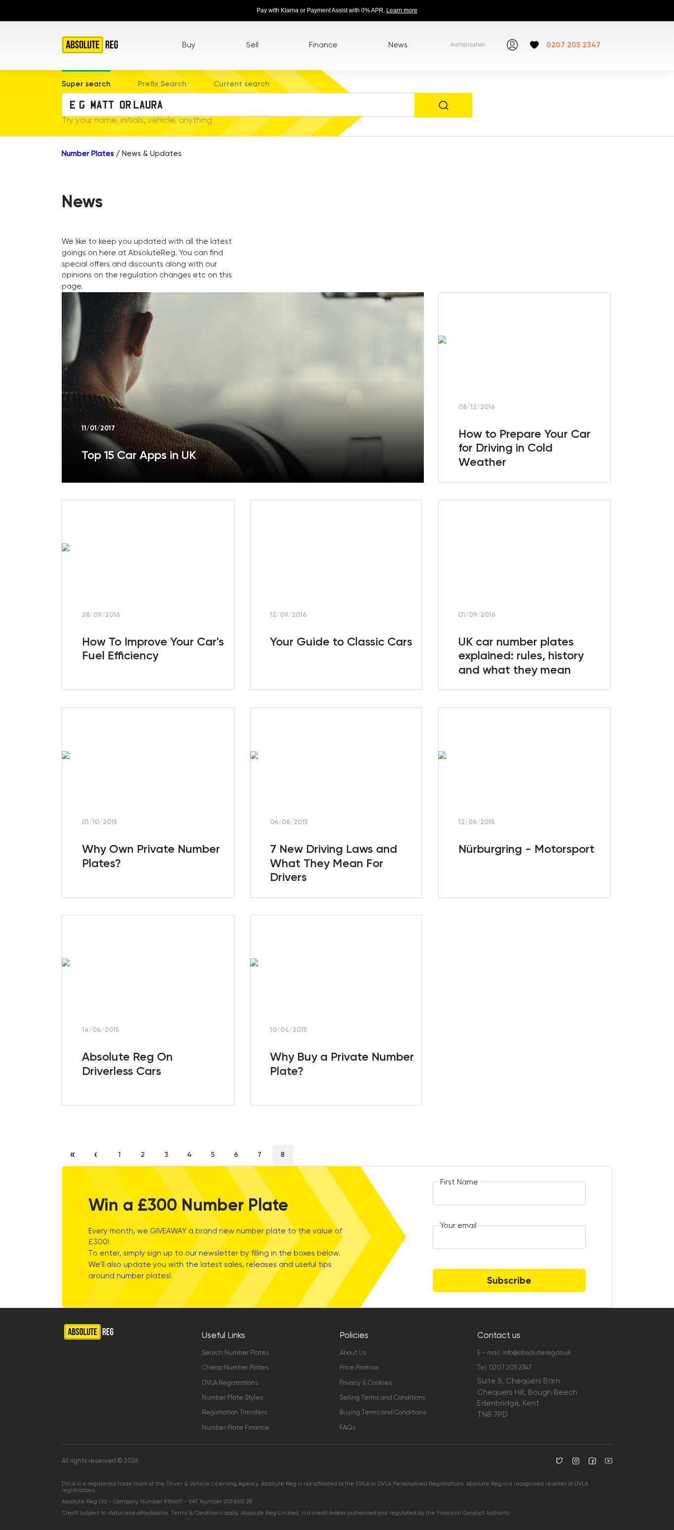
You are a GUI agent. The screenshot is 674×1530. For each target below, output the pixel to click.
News (398, 44)
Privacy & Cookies (365, 1382)
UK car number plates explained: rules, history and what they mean (521, 656)
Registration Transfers (234, 1412)
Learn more (401, 10)
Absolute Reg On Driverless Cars (127, 1063)
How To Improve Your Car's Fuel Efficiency (153, 648)
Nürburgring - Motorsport (526, 849)
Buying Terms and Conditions (382, 1412)
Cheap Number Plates (235, 1367)
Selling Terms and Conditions (382, 1397)
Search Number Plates (235, 1352)
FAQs (347, 1427)
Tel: (504, 1367)
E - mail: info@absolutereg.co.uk (524, 1352)
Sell (252, 44)
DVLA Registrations (230, 1382)
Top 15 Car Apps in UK (138, 455)
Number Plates (88, 153)
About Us (352, 1352)
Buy (188, 44)
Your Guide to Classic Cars (341, 642)
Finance (323, 44)
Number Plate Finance (235, 1427)
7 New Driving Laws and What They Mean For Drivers (333, 863)
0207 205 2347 (573, 44)
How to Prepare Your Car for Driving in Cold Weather (524, 448)
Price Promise (359, 1367)
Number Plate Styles (232, 1397)
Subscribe (509, 1280)
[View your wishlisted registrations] (534, 44)
